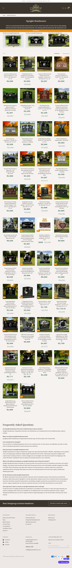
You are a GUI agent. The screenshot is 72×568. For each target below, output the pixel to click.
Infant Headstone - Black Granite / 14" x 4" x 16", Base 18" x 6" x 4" (44, 303)
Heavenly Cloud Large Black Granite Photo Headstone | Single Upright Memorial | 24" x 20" (10, 371)
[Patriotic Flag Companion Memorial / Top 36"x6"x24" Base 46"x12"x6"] (10, 158)
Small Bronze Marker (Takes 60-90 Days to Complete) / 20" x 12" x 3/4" (44, 238)
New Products (6, 522)
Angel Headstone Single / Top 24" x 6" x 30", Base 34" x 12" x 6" (44, 140)
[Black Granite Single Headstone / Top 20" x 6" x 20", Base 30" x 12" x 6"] (44, 191)
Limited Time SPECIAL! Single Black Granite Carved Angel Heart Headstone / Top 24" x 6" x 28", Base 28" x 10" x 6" (44, 271)
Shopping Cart (52, 520)
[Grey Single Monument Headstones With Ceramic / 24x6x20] (61, 158)
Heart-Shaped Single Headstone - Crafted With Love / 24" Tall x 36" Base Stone (44, 370)
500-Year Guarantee (31, 522)
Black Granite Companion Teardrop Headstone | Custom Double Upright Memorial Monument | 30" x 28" (61, 271)
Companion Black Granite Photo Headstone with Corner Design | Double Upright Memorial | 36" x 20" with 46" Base (10, 338)
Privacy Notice (6, 526)
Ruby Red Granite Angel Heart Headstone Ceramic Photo (61, 237)
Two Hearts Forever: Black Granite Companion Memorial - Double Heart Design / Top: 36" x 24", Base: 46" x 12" (27, 371)
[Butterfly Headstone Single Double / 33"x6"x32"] (61, 128)
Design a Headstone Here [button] (58, 503)
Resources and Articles (9, 517)
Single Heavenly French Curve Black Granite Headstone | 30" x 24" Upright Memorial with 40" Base (44, 172)
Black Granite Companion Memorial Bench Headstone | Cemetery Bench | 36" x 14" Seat (10, 108)
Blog (4, 520)
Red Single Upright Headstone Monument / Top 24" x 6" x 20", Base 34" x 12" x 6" (44, 108)
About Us (5, 530)
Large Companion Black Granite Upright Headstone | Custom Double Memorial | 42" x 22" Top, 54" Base (10, 271)
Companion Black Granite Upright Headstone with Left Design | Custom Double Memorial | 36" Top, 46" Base (61, 205)
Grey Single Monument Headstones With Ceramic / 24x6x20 (61, 170)
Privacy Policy (6, 524)
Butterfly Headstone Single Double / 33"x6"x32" (61, 139)
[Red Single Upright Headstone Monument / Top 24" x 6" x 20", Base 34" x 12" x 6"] (44, 95)
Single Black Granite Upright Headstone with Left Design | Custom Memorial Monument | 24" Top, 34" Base (27, 304)
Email (49, 543)
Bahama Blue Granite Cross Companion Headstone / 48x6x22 (27, 140)
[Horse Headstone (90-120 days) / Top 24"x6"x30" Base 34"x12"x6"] (10, 225)
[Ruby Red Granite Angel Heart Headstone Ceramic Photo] (61, 225)
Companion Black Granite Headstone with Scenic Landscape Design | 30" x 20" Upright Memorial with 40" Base (61, 109)
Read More (36, 30)
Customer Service (30, 517)
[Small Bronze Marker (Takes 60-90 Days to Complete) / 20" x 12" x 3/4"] (44, 225)
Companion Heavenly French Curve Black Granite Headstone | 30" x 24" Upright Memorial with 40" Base (44, 338)
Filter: (4, 53)
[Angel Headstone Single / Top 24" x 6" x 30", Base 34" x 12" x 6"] (44, 128)
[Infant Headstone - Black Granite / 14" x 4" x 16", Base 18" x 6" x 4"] (44, 291)
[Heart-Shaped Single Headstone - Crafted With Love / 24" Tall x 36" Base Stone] (44, 357)
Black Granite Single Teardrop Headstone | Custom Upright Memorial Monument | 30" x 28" (27, 271)
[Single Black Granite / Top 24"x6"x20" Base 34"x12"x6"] (27, 95)
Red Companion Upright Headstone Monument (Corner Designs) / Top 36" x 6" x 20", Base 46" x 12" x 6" (10, 205)
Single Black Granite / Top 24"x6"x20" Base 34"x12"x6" (27, 107)
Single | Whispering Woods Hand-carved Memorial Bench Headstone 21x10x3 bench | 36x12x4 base (10, 404)
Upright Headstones (11, 15)
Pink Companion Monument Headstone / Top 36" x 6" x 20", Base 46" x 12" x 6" (61, 76)
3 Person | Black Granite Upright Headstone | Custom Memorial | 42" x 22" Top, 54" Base (27, 403)
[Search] (63, 8)
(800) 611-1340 (29, 546)
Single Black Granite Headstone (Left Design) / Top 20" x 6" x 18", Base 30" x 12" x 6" (27, 76)
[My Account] (65, 8)
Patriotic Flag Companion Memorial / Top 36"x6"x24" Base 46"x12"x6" (10, 171)
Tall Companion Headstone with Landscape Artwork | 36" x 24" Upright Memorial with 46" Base (27, 171)
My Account (51, 517)
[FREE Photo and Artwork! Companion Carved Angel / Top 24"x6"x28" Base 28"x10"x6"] (27, 324)
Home (4, 15)
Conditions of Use (7, 528)
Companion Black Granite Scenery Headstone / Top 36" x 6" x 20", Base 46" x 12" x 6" (10, 76)
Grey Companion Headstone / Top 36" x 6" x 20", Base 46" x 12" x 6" (10, 140)
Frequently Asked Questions (33, 520)
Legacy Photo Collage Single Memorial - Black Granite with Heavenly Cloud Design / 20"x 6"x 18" (62, 338)
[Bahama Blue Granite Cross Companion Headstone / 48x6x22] (27, 128)
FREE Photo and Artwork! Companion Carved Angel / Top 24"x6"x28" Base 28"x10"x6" (27, 337)
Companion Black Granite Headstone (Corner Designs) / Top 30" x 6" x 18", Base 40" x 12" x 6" (44, 76)
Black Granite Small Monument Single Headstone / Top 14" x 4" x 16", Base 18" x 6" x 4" (61, 304)
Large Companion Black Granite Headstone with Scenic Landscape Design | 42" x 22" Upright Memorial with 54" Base (27, 238)
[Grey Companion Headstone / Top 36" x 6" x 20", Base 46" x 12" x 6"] (10, 128)
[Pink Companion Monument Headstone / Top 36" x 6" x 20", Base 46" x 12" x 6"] (61, 64)
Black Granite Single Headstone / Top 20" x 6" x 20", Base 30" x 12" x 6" (44, 203)
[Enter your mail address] (67, 546)
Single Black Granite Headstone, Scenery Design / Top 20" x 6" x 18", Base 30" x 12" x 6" (27, 204)
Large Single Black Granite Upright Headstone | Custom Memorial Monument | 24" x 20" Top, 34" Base (10, 304)
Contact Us (28, 524)
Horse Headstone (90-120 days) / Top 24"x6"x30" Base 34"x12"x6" (10, 237)
